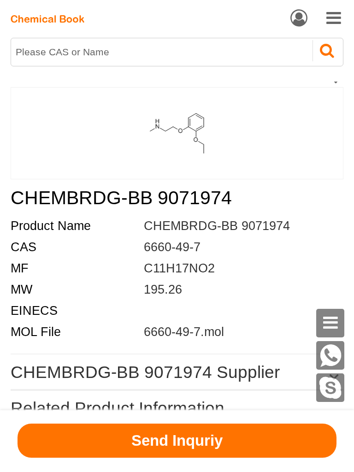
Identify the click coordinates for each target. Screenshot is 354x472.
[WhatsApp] (330, 355)
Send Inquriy (177, 440)
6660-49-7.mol (184, 332)
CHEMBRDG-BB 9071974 (217, 226)
